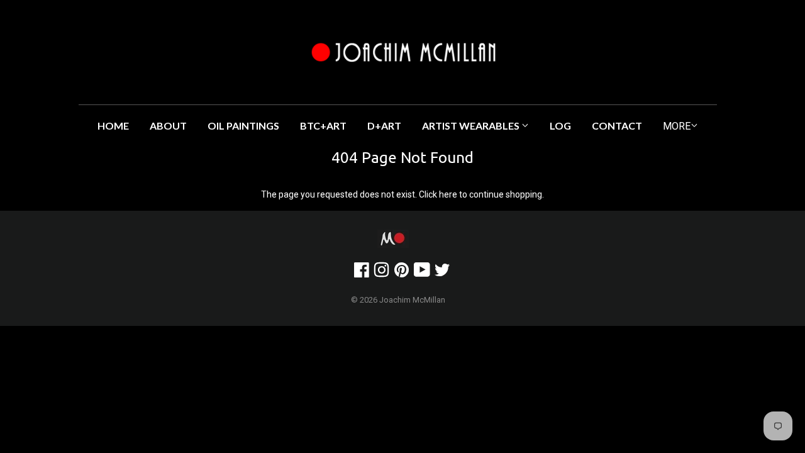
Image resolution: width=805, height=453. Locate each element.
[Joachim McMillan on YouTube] (422, 273)
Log (560, 125)
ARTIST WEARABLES (471, 125)
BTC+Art (323, 125)
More (677, 126)
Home (113, 125)
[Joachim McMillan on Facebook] (361, 273)
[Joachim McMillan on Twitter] (442, 273)
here (448, 194)
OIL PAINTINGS (243, 125)
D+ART (384, 125)
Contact (617, 125)
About (168, 125)
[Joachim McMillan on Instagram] (381, 273)
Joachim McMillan (412, 300)
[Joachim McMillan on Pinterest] (401, 273)
